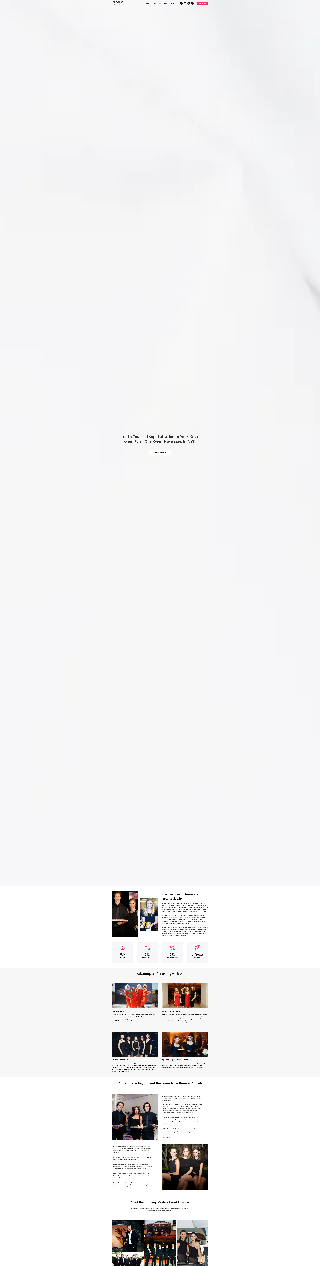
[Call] (181, 3)
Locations (156, 3)
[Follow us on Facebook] (192, 3)
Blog (172, 3)
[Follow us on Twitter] (189, 3)
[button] (160, 452)
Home (148, 3)
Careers (165, 3)
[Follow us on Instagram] (185, 3)
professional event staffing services (183, 917)
